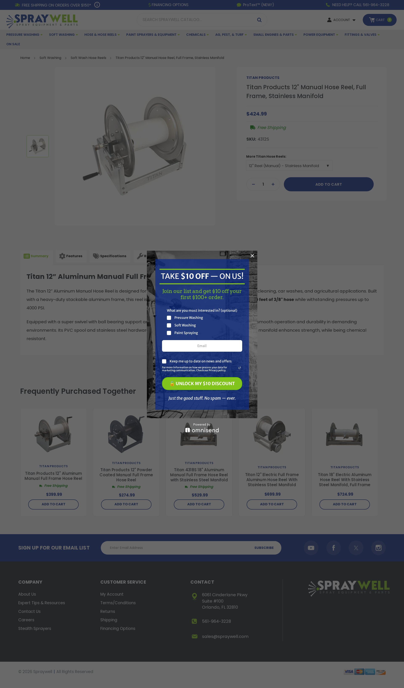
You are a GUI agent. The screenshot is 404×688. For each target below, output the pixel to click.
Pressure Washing (188, 318)
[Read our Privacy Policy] (239, 367)
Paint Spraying (186, 333)
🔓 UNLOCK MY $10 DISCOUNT (202, 383)
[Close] (252, 256)
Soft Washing (185, 325)
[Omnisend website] (202, 427)
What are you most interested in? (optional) (202, 310)
